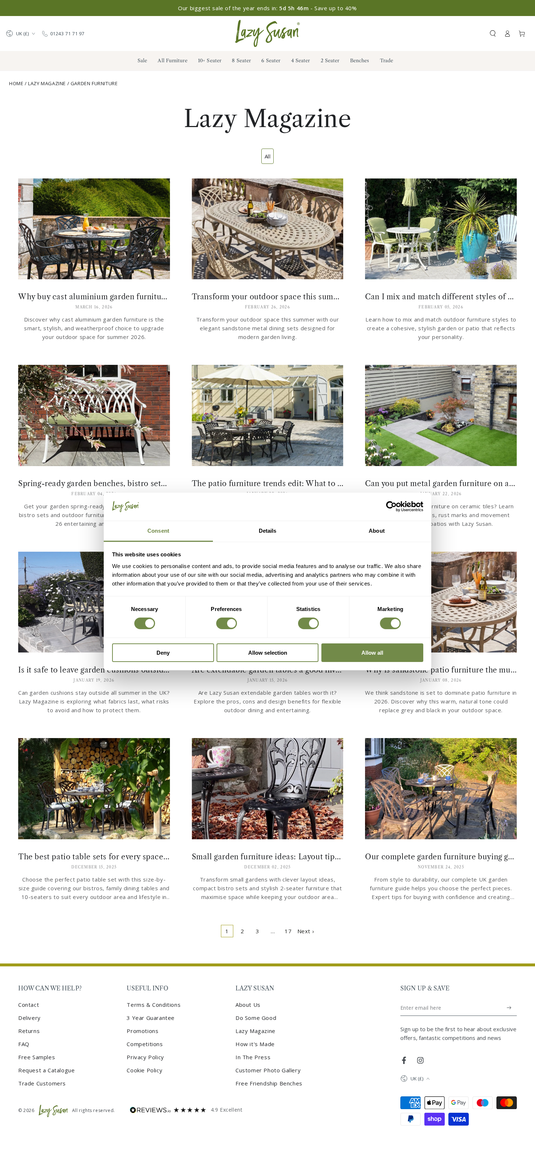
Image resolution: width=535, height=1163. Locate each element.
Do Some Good (255, 1017)
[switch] (226, 623)
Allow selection (267, 653)
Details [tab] (268, 531)
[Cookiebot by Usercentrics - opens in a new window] (391, 506)
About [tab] (377, 531)
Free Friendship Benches (268, 1083)
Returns (29, 1030)
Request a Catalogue (46, 1070)
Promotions (142, 1030)
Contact (28, 1004)
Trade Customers (42, 1083)
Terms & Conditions (154, 1004)
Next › (305, 931)
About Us (248, 1004)
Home (16, 83)
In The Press (252, 1057)
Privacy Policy (145, 1057)
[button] (493, 33)
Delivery (29, 1017)
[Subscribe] (509, 1008)
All (268, 156)
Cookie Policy (144, 1070)
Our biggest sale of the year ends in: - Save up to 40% (267, 8)
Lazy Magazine (47, 83)
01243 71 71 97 (67, 33)
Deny (163, 653)
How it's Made (255, 1044)
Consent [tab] (158, 531)
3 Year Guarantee (151, 1017)
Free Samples (36, 1057)
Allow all (372, 653)
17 (288, 931)
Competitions (145, 1044)
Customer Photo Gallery (268, 1070)
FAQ (23, 1044)
